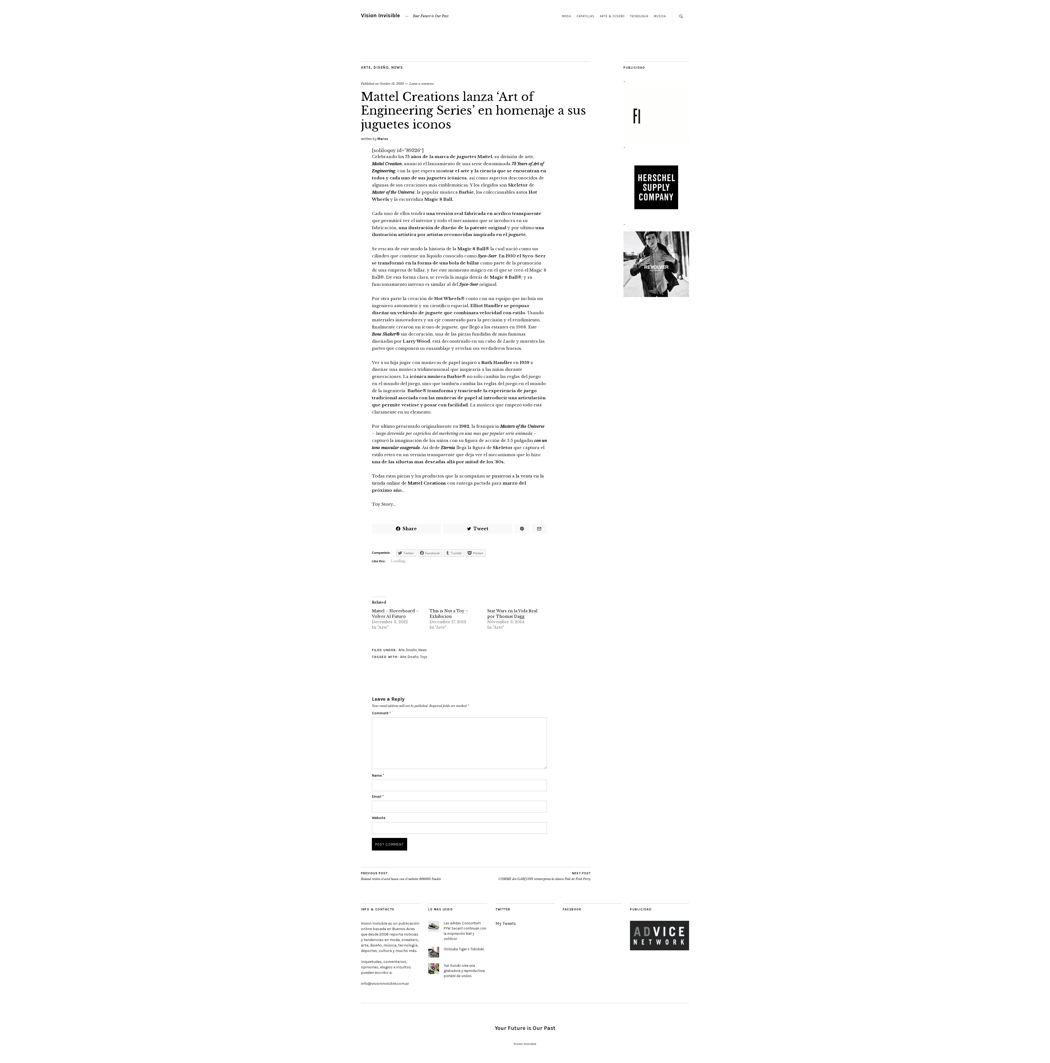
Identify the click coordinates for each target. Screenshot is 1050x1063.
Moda (566, 16)
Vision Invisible (380, 15)
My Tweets (505, 923)
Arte (366, 67)
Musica (660, 16)
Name (378, 775)
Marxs (382, 139)
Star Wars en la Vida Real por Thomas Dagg (512, 613)
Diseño (381, 67)
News (397, 67)
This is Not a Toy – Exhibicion (449, 613)
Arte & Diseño (612, 16)
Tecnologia (639, 16)
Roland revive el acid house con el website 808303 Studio (401, 876)
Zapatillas (585, 16)
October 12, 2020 (392, 84)
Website (378, 818)
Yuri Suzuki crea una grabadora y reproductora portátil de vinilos (464, 970)
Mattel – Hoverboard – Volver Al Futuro (395, 613)
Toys (423, 657)
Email (378, 796)
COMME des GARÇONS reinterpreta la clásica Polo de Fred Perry (544, 876)
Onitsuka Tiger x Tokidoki (464, 949)
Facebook (572, 909)
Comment (381, 713)
